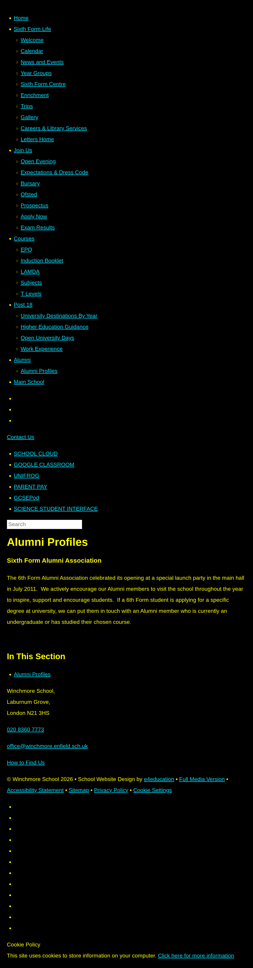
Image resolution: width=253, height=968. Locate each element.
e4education (159, 779)
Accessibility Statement (35, 790)
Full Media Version (202, 779)
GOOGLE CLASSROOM (44, 465)
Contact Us (20, 437)
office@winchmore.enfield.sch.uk (47, 746)
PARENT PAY (30, 487)
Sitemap (79, 790)
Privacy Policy (111, 790)
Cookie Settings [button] (152, 790)
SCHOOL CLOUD (36, 453)
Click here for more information (196, 955)
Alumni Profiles (32, 674)
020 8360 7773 (25, 729)
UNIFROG (26, 476)
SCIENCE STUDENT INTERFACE (56, 509)
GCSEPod (26, 498)
